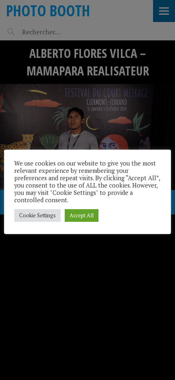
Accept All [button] (82, 215)
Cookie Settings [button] (37, 215)
